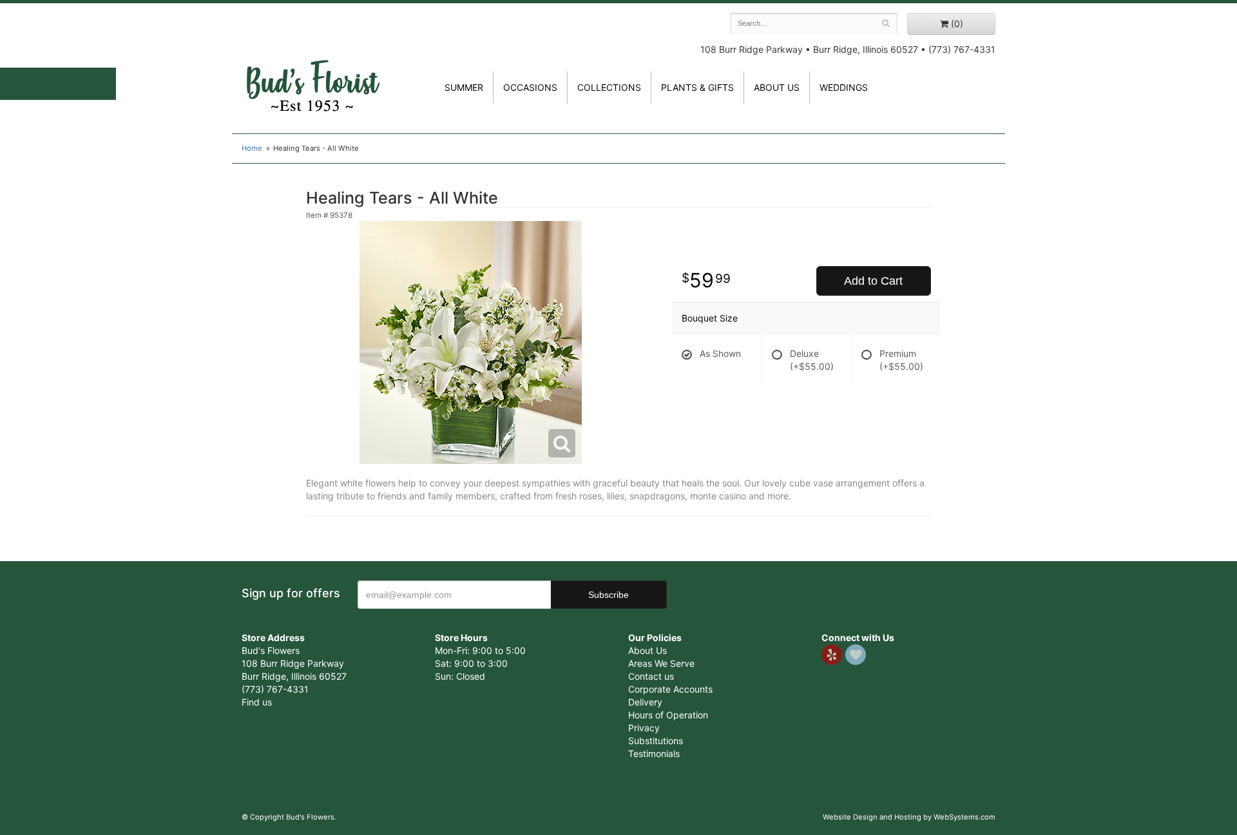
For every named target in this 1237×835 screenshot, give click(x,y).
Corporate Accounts (670, 689)
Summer (464, 87)
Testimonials (654, 753)
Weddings (844, 87)
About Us (647, 650)
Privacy (644, 727)
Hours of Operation (668, 714)
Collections (609, 87)
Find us (257, 701)
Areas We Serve (661, 663)
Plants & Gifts (697, 87)
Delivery (645, 701)
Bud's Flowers (312, 70)
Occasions (530, 87)
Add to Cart (873, 280)
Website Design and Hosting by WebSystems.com (909, 816)
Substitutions (655, 740)
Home (252, 148)
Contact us (651, 676)
